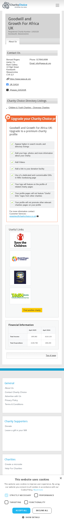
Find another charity (32, 310)
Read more (38, 490)
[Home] (15, 5)
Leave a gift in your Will (16, 430)
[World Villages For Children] (20, 259)
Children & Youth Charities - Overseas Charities (29, 107)
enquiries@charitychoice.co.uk (23, 216)
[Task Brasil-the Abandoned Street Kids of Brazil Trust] (20, 296)
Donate (8, 426)
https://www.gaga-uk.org (20, 79)
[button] (32, 517)
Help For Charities (13, 468)
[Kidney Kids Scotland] (20, 277)
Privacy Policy (11, 400)
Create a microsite (13, 464)
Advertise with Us (13, 396)
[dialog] (32, 498)
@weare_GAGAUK (17, 90)
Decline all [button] (42, 510)
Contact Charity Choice (16, 392)
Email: (40, 63)
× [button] (61, 478)
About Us (9, 388)
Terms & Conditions (14, 404)
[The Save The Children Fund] (20, 240)
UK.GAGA (14, 84)
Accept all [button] (21, 510)
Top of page (51, 355)
